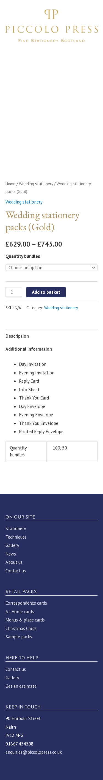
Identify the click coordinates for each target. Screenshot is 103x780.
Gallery (12, 545)
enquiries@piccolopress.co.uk (33, 752)
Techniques (16, 537)
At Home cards (19, 612)
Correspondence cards (26, 603)
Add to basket (46, 292)
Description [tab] (17, 336)
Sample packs (18, 637)
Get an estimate (21, 686)
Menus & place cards (25, 620)
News (10, 554)
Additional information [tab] (28, 349)
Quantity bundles (22, 256)
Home (10, 183)
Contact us (15, 571)
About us (14, 562)
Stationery (15, 528)
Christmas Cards (21, 628)
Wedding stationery (36, 183)
